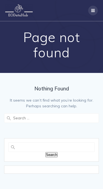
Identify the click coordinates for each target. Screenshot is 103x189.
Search (51, 155)
